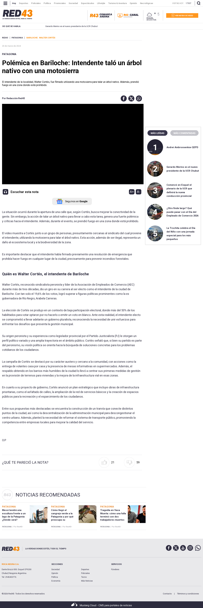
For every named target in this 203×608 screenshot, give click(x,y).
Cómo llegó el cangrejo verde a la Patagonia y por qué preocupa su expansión (62, 516)
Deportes (85, 569)
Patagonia (9, 54)
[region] (173, 56)
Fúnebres (115, 569)
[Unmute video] (72, 144)
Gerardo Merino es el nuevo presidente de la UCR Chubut (70, 26)
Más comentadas (184, 133)
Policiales (85, 573)
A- (138, 192)
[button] (123, 98)
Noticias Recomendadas (48, 495)
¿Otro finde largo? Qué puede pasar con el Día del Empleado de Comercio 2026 (182, 212)
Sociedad (55, 569)
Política (54, 577)
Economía (55, 581)
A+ (132, 192)
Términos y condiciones (188, 593)
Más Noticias (87, 581)
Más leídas (157, 133)
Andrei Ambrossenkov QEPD (182, 147)
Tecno (84, 577)
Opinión (54, 573)
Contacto (167, 593)
